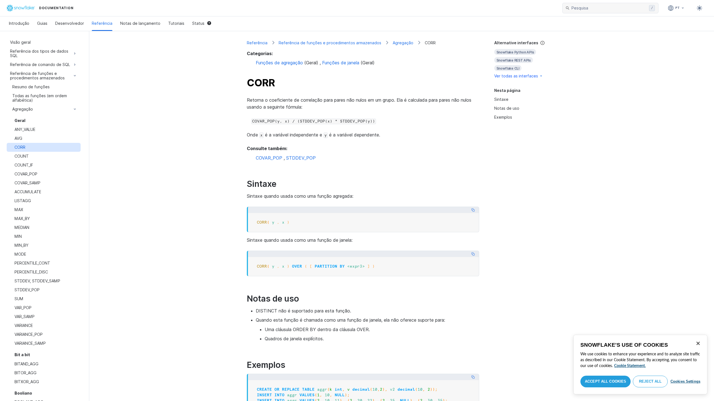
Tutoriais (176, 23)
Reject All (650, 381)
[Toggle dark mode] (699, 8)
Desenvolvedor (69, 23)
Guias (42, 23)
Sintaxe (501, 99)
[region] (640, 364)
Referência (102, 23)
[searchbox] (609, 8)
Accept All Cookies (605, 381)
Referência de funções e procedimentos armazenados (330, 42)
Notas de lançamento (140, 23)
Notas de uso (506, 108)
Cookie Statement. (630, 366)
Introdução (19, 23)
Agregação (403, 42)
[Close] (698, 343)
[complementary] (525, 59)
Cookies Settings (685, 381)
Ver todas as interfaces (516, 76)
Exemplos (503, 117)
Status (198, 23)
